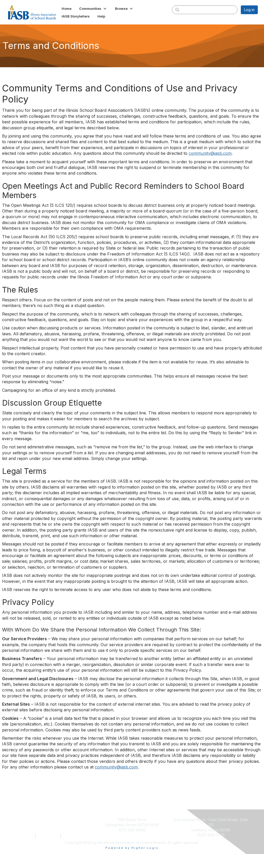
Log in (249, 9)
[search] (177, 9)
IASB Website (73, 836)
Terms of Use (48, 836)
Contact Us (25, 836)
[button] (93, 8)
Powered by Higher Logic (132, 848)
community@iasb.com (210, 153)
